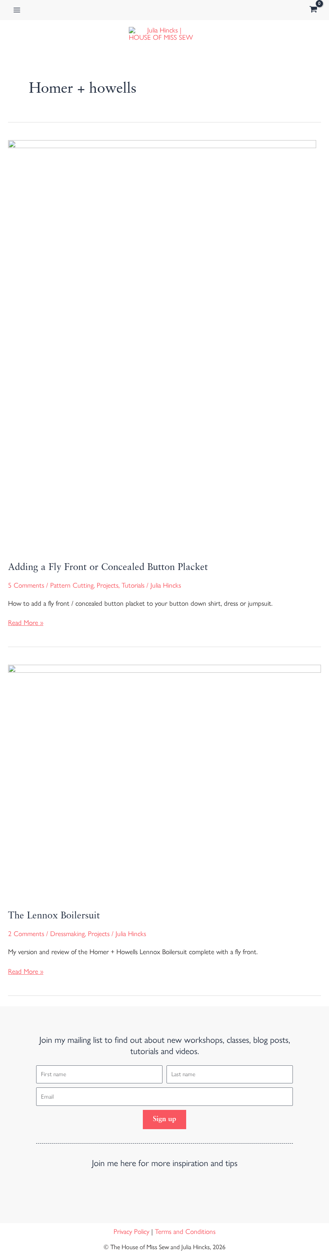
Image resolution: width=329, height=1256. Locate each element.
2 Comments (26, 934)
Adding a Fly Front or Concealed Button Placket (108, 567)
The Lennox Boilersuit (54, 916)
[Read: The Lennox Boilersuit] (164, 781)
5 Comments (26, 585)
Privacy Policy (131, 1232)
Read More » (25, 622)
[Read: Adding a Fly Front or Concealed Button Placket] (162, 344)
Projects (107, 585)
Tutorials (133, 585)
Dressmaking (67, 934)
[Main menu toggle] (17, 10)
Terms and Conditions (185, 1232)
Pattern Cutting (71, 585)
